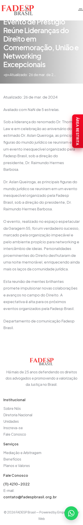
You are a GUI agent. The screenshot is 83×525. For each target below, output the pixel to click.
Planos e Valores (16, 465)
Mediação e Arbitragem (22, 452)
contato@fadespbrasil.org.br (30, 497)
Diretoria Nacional (17, 414)
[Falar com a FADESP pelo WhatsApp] (71, 513)
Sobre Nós (12, 408)
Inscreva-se (13, 427)
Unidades (11, 421)
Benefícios (12, 459)
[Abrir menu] (80, 10)
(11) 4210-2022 (16, 484)
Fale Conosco (14, 434)
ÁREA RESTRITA (77, 131)
